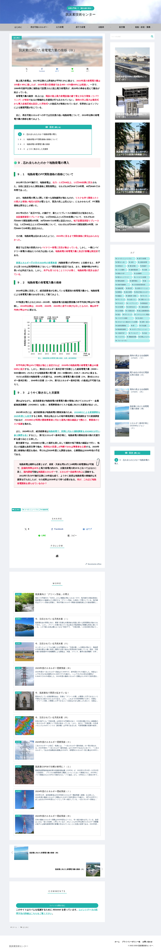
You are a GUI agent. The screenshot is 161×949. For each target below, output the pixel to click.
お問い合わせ (147, 942)
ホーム (117, 942)
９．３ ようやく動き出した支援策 (34, 149)
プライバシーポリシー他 (131, 942)
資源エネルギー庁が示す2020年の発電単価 (36, 263)
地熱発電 (45, 509)
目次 (52, 127)
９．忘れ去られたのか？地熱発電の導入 (40, 134)
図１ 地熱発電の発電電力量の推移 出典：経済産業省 (57, 358)
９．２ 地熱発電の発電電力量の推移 (35, 144)
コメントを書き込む (57, 905)
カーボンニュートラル (31, 509)
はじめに (17, 509)
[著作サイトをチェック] (57, 556)
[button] (87, 69)
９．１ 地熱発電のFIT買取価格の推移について (39, 139)
